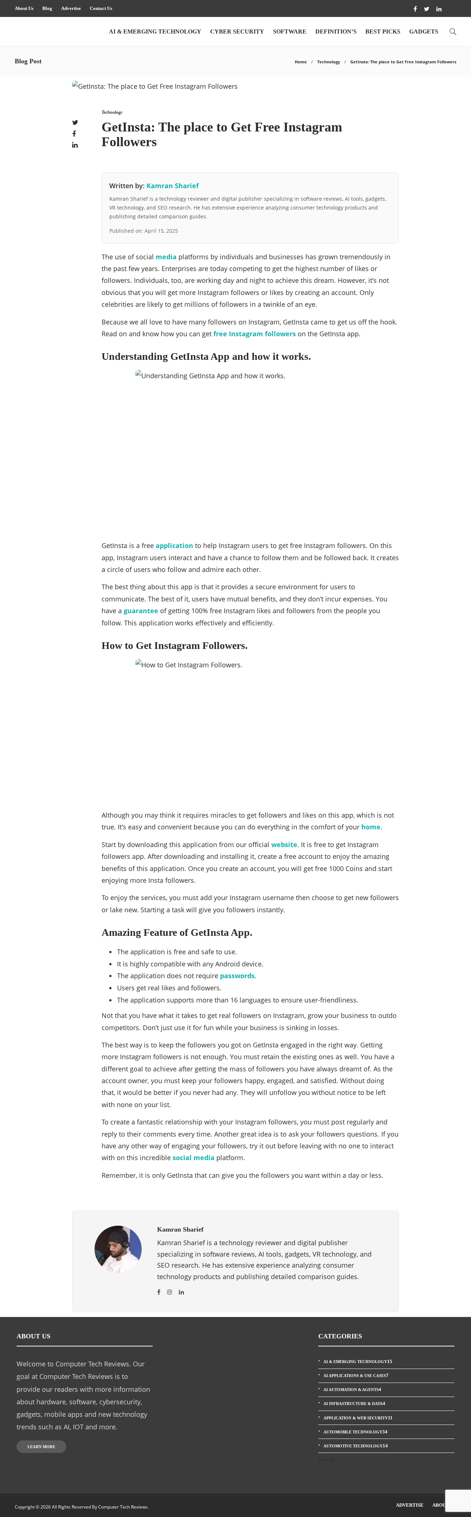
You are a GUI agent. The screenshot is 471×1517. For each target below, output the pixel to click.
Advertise (71, 8)
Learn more (41, 1446)
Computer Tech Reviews (123, 1507)
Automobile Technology (355, 1432)
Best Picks (382, 31)
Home (301, 61)
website (284, 844)
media (166, 256)
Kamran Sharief (172, 185)
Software (290, 31)
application (174, 545)
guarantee (141, 610)
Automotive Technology (355, 1445)
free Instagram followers (254, 333)
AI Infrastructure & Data (354, 1403)
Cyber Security (237, 31)
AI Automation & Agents (352, 1389)
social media (194, 1157)
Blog (47, 8)
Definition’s (336, 31)
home (370, 826)
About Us (24, 8)
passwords (237, 975)
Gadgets (423, 31)
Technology (328, 61)
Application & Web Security (358, 1418)
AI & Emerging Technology (155, 31)
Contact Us (101, 8)
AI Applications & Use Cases (356, 1375)
